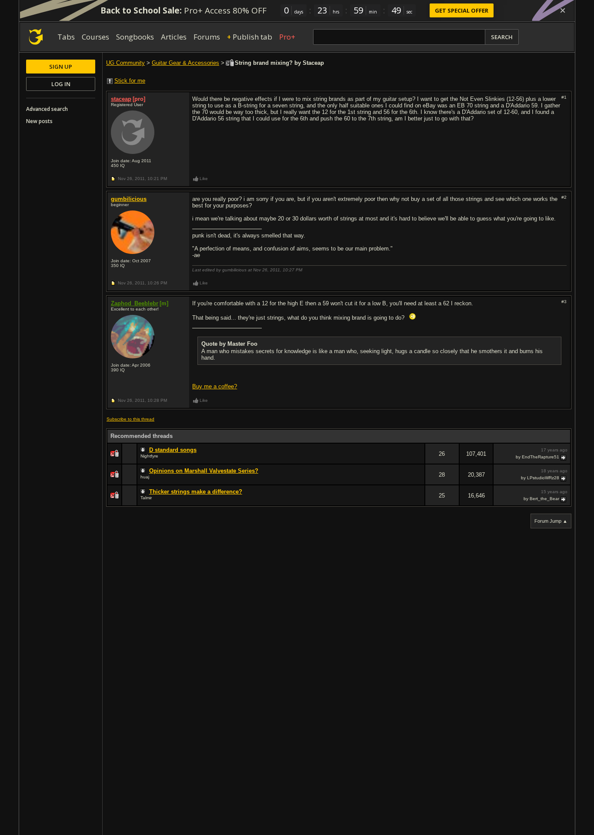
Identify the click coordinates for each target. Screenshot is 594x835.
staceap (121, 99)
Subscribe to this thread (130, 419)
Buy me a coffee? (214, 386)
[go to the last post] (564, 457)
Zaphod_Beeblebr (134, 303)
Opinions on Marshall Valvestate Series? (203, 471)
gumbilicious (129, 199)
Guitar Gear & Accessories (185, 63)
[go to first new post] (144, 450)
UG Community (125, 63)
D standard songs (173, 450)
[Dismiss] (563, 10)
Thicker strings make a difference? (195, 491)
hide (418, 459)
